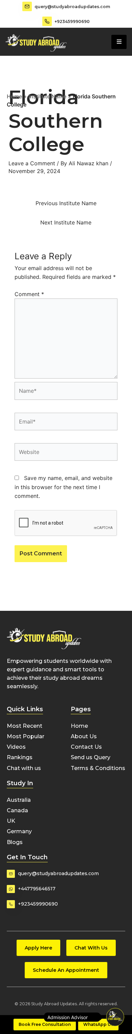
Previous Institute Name (66, 203)
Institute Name (47, 96)
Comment (29, 294)
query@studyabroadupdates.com (72, 6)
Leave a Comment (31, 163)
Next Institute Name (65, 222)
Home (14, 96)
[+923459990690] (47, 21)
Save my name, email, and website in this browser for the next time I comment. (63, 487)
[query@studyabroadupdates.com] (27, 6)
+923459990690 (72, 21)
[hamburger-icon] (119, 42)
